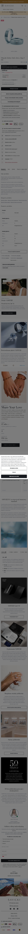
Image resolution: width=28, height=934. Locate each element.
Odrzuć (14, 472)
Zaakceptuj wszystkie (14, 476)
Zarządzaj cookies (14, 468)
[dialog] (14, 467)
